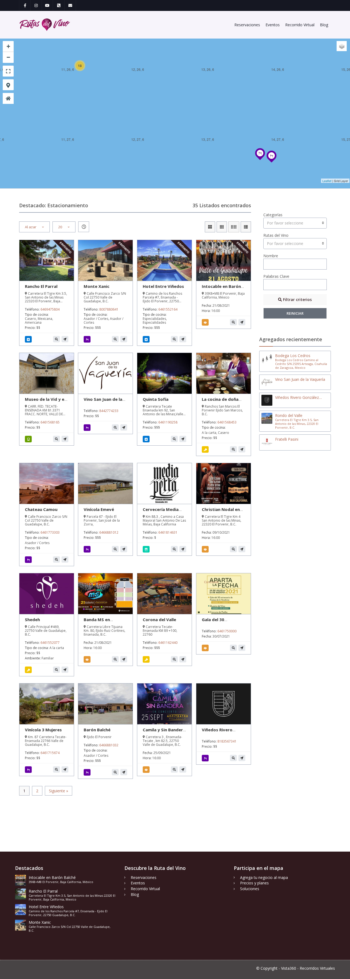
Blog (324, 24)
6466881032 (108, 745)
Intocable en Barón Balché (221, 289)
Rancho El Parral (41, 286)
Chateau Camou (41, 509)
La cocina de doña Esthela (220, 401)
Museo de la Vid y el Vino (45, 401)
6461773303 (50, 532)
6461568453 (227, 422)
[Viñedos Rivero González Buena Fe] (260, 159)
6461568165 (50, 422)
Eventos (273, 24)
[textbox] (295, 223)
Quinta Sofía (155, 399)
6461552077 (50, 642)
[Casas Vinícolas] (88, 339)
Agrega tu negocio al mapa (264, 877)
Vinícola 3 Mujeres (43, 729)
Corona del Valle (159, 619)
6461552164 (167, 309)
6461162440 (167, 642)
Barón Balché (97, 729)
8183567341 (227, 741)
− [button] (8, 57)
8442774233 (108, 410)
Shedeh (32, 619)
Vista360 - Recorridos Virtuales (308, 968)
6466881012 (108, 532)
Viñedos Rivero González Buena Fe (221, 732)
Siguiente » (58, 790)
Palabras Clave (276, 276)
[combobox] (295, 223)
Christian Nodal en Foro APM (221, 512)
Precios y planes (254, 883)
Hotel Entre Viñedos (163, 286)
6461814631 (167, 532)
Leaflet (326, 181)
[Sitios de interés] (29, 439)
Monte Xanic (96, 286)
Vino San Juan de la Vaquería (103, 401)
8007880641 (108, 309)
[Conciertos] (206, 549)
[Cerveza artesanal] (147, 549)
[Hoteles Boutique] (29, 339)
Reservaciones (247, 24)
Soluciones (249, 888)
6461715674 (50, 752)
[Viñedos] (88, 427)
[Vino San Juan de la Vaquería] (271, 161)
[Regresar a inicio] (8, 98)
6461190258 (167, 422)
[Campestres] (29, 670)
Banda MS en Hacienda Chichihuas (104, 622)
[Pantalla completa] (8, 71)
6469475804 (50, 309)
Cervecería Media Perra (161, 512)
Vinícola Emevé (99, 509)
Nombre (270, 255)
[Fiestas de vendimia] (206, 322)
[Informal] (206, 449)
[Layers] (342, 46)
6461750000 (227, 631)
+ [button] (8, 46)
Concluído (211, 249)
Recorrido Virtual (299, 24)
